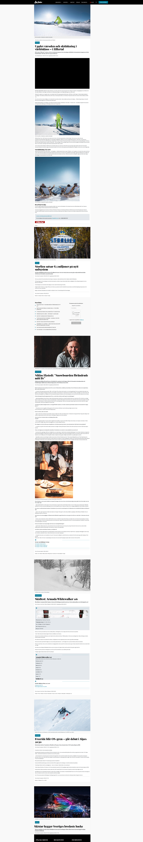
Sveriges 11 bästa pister (41, 543)
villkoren (82, 319)
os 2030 (45, 780)
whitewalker (64, 693)
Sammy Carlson (54, 693)
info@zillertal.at (55, 218)
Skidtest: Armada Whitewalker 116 (45, 316)
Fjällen (41, 553)
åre (38, 553)
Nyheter (36, 295)
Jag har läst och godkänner (76, 319)
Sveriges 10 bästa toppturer (41, 545)
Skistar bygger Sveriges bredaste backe (46, 327)
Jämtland (39, 295)
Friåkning (39, 780)
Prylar (39, 693)
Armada (45, 693)
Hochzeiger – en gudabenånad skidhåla (46, 329)
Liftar (43, 295)
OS (42, 780)
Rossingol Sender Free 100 (41, 686)
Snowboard (55, 553)
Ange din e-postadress (76, 305)
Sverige (49, 295)
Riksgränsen (50, 553)
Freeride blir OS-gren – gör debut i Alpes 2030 (47, 313)
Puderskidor (50, 693)
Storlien (45, 295)
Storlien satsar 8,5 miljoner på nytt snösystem (48, 311)
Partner (36, 225)
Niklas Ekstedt (45, 553)
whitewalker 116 (69, 693)
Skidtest (42, 693)
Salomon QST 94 (39, 685)
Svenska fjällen (59, 553)
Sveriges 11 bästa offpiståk (41, 546)
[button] (59, 2)
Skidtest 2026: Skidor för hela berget (46, 321)
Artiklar (36, 553)
